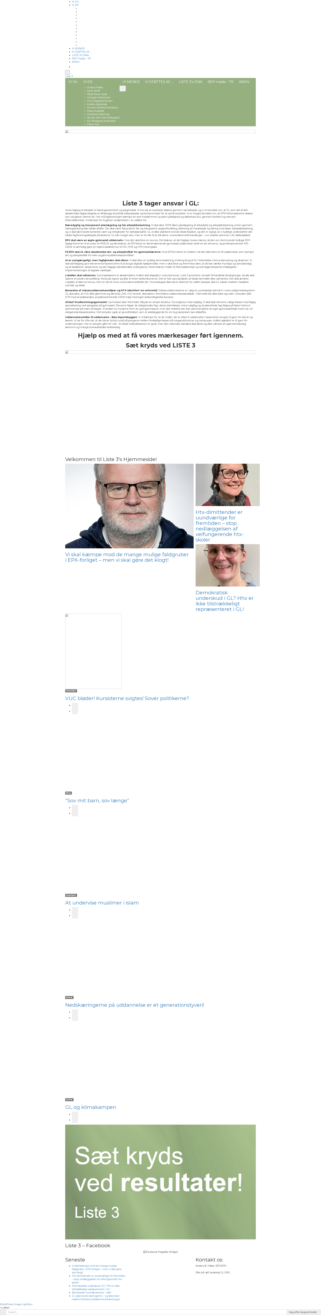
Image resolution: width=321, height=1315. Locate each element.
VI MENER (78, 48)
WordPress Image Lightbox (16, 1304)
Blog (68, 793)
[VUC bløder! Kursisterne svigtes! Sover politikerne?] (93, 651)
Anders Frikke (86, 8)
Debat (69, 997)
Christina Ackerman (90, 35)
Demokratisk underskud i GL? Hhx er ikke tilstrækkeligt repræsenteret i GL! (225, 601)
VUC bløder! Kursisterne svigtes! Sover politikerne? (127, 698)
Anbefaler (71, 691)
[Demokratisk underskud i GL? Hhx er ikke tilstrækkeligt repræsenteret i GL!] (228, 565)
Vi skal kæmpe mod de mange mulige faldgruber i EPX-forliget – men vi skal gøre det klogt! (127, 557)
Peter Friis (84, 45)
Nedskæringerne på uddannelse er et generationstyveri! (134, 1005)
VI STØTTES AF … (82, 51)
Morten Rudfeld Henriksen (94, 28)
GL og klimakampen (90, 1107)
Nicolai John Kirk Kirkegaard (95, 38)
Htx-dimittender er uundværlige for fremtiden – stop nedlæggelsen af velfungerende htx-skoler (220, 526)
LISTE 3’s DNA (80, 55)
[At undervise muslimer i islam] (93, 855)
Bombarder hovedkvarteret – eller (91, 1292)
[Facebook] (73, 66)
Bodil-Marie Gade (89, 15)
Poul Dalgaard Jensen (91, 21)
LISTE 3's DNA (190, 82)
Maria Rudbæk (87, 31)
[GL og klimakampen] (93, 1059)
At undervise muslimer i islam (102, 903)
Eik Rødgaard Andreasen (93, 41)
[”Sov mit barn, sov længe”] (93, 753)
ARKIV (76, 61)
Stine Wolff (85, 11)
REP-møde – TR (81, 58)
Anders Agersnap (89, 25)
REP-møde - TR (220, 82)
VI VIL (75, 1)
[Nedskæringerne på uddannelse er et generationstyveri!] (93, 957)
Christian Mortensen (90, 18)
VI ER (75, 5)
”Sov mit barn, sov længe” (97, 800)
